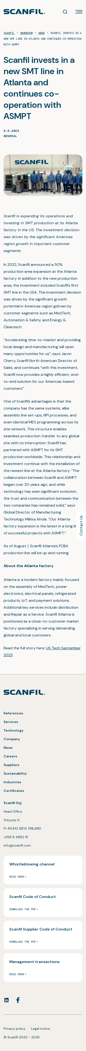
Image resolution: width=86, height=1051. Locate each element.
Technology (13, 730)
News (8, 747)
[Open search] (65, 11)
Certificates (14, 790)
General (10, 136)
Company (12, 739)
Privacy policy (14, 1028)
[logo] (24, 11)
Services (11, 722)
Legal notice (40, 1028)
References (13, 713)
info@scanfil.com (17, 845)
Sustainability (15, 773)
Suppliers (11, 765)
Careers (10, 756)
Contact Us (81, 525)
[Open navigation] (78, 11)
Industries (12, 782)
